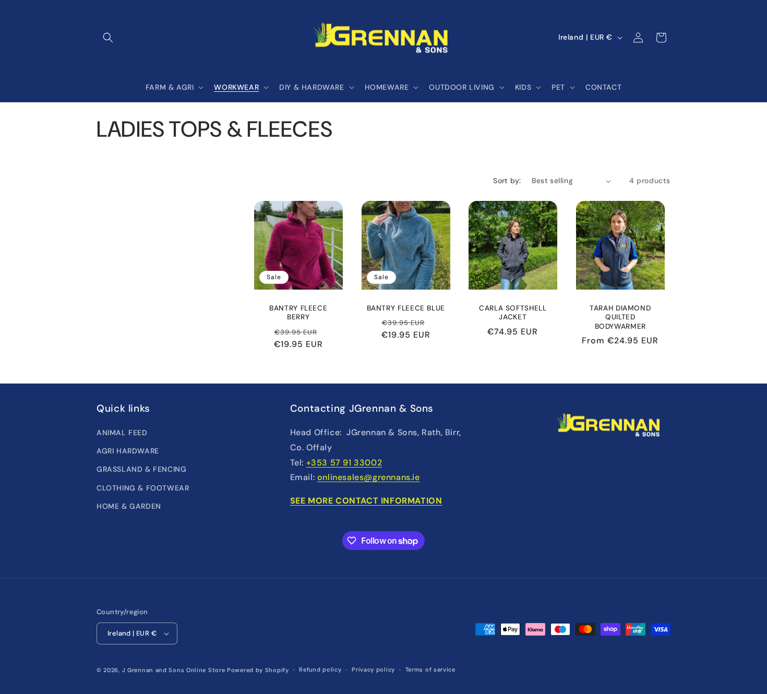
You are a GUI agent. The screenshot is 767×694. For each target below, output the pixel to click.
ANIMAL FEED (122, 432)
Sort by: (507, 180)
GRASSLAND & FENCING (141, 469)
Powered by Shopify (258, 670)
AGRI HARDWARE (128, 451)
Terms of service (430, 669)
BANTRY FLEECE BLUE (405, 308)
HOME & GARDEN (129, 506)
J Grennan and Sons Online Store (173, 670)
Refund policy (320, 669)
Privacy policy (373, 669)
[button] (108, 37)
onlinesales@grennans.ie (368, 477)
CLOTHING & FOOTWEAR (143, 488)
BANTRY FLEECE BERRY (298, 313)
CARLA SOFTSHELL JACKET (512, 313)
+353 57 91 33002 (344, 462)
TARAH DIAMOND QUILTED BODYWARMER (620, 317)
